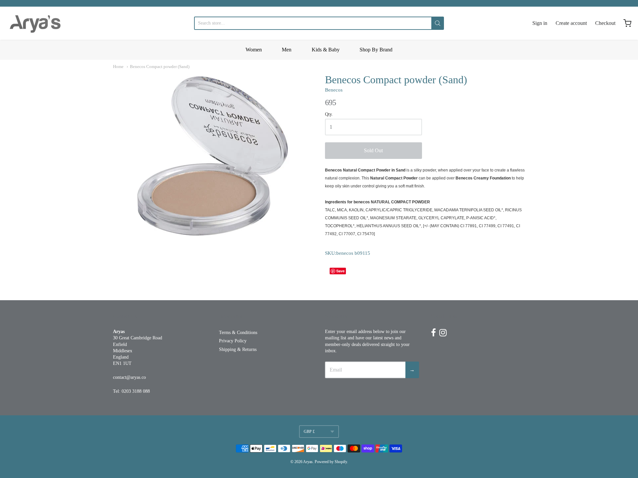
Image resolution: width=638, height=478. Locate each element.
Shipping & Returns (238, 349)
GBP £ (309, 431)
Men (286, 49)
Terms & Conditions (238, 332)
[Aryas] (35, 23)
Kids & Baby (326, 49)
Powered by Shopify (331, 461)
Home (118, 66)
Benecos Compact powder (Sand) (159, 66)
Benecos (334, 90)
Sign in (539, 23)
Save (340, 270)
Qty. (329, 114)
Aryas (308, 461)
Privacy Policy (233, 340)
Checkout (605, 23)
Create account (571, 23)
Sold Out (373, 150)
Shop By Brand (376, 49)
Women (254, 49)
